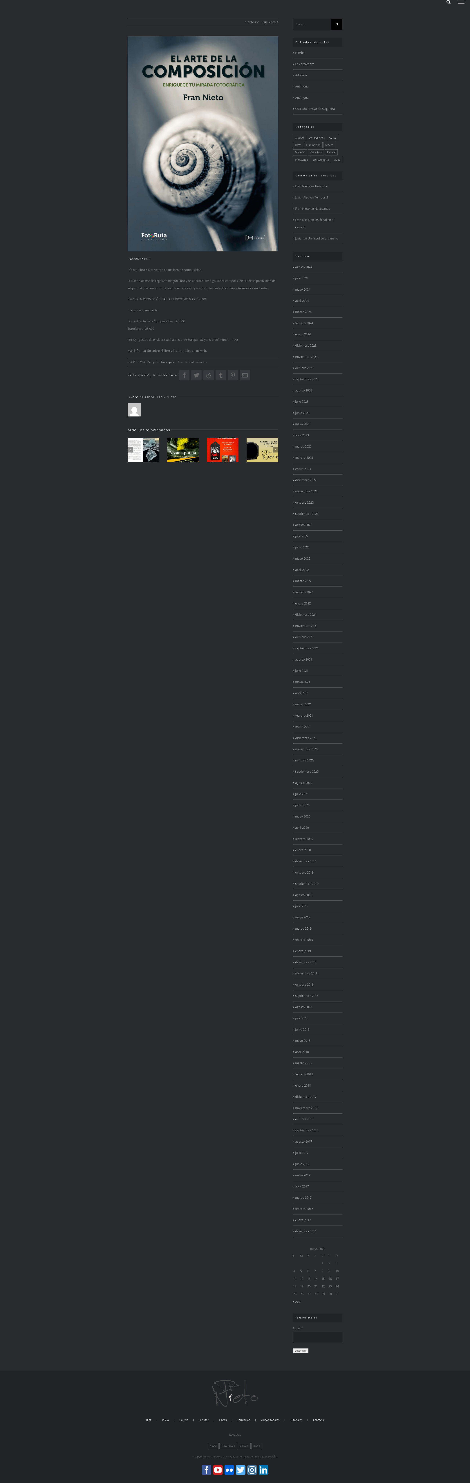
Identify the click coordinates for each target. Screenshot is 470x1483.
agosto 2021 (303, 659)
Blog (148, 1420)
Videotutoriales (270, 1420)
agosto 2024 (303, 267)
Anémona (302, 86)
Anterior (253, 22)
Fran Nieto (167, 397)
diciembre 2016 (306, 1231)
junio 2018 (302, 1029)
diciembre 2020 (306, 738)
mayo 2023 (302, 424)
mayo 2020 (302, 816)
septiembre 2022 (307, 514)
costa (213, 1445)
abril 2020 (302, 828)
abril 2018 (302, 1052)
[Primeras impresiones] (143, 450)
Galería (183, 1420)
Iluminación (313, 145)
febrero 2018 (304, 1074)
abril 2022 (302, 570)
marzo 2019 (303, 928)
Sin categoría (167, 362)
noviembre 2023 (306, 357)
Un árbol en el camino (323, 238)
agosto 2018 (303, 1007)
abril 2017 (302, 1186)
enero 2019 (303, 951)
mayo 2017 (302, 1175)
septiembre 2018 (307, 996)
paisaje (244, 1445)
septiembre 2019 (307, 884)
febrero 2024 (304, 323)
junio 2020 (302, 805)
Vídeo (337, 159)
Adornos (301, 75)
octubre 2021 (304, 637)
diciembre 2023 (306, 346)
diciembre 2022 (306, 480)
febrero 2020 (304, 839)
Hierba (300, 53)
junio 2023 (302, 413)
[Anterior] (130, 449)
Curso (332, 137)
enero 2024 (303, 334)
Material (300, 152)
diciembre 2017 (306, 1097)
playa (256, 1445)
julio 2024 (301, 278)
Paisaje (331, 152)
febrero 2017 (304, 1209)
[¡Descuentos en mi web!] (222, 450)
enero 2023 (303, 469)
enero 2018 (303, 1085)
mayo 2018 (302, 1041)
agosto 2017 (303, 1141)
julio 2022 (301, 536)
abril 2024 (302, 301)
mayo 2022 (302, 559)
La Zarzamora (304, 64)
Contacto (318, 1420)
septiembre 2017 (307, 1130)
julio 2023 (301, 402)
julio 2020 (301, 794)
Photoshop (301, 159)
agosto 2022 (303, 525)
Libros (223, 1420)
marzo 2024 (303, 312)
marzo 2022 (303, 581)
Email (298, 1328)
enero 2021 (303, 727)
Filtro (298, 145)
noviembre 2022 (306, 491)
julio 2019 (301, 906)
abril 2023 (302, 435)
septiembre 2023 (307, 379)
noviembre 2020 (306, 749)
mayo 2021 (302, 682)
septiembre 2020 (307, 772)
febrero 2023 (304, 458)
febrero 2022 (304, 592)
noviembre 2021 (306, 626)
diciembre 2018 (306, 962)
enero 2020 (303, 850)
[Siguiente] (275, 449)
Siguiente (269, 22)
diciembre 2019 (306, 861)
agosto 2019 (303, 895)
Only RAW (316, 152)
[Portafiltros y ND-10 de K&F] (262, 450)
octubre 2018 (304, 985)
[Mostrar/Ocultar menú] (461, 2)
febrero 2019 (304, 940)
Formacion (243, 1420)
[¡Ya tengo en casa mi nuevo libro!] (183, 450)
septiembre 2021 (307, 648)
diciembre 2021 (306, 615)
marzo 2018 (303, 1063)
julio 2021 (301, 671)
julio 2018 (301, 1018)
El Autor (204, 1420)
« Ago (297, 1302)
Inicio (165, 1420)
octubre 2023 (304, 368)
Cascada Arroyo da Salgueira (315, 109)
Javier (299, 238)
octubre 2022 (304, 502)
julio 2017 (301, 1153)
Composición (316, 137)
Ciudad (299, 137)
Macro (329, 145)
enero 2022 (303, 603)
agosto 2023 (303, 390)
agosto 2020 (303, 783)
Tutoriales (296, 1420)
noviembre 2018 (306, 973)
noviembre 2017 (306, 1108)
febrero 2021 (304, 715)
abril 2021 (302, 693)
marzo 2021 (303, 704)
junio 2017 (302, 1164)
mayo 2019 (302, 917)
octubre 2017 (304, 1119)
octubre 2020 (304, 760)
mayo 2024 (302, 289)
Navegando (322, 209)
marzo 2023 (303, 446)
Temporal (321, 186)
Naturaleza (228, 1445)
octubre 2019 (304, 872)
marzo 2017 (303, 1198)
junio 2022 (302, 547)
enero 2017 (303, 1220)
